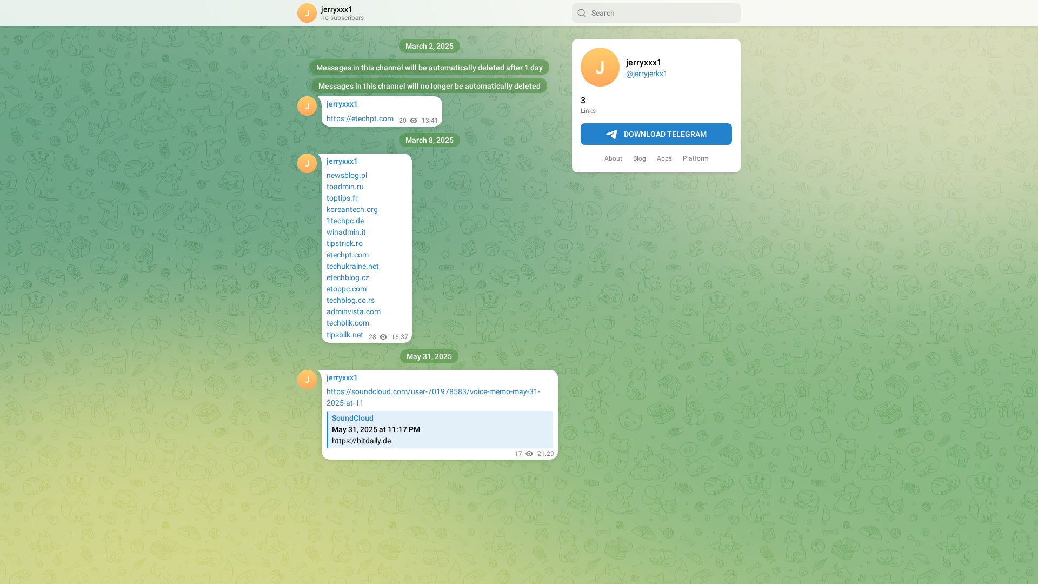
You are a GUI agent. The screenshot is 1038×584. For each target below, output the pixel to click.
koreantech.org (352, 209)
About (613, 158)
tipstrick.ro (345, 243)
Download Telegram (665, 134)
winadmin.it (346, 232)
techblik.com (348, 322)
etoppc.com (347, 288)
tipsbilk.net (345, 334)
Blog (639, 158)
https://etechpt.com (360, 118)
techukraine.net (353, 266)
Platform (696, 158)
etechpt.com (348, 254)
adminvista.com (354, 311)
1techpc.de (345, 220)
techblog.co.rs (351, 300)
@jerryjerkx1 (647, 73)
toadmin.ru (345, 186)
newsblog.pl (347, 175)
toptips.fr (342, 198)
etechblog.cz (348, 277)
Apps (664, 158)
